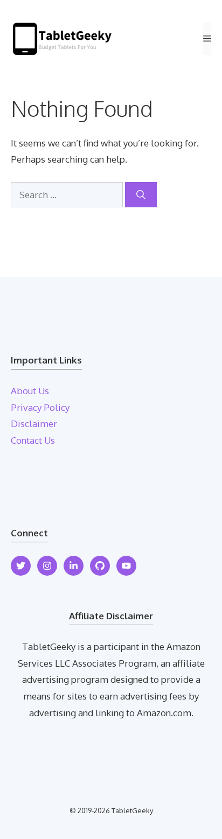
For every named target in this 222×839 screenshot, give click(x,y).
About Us (30, 390)
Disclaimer (34, 423)
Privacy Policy (40, 407)
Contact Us (33, 440)
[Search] (141, 195)
